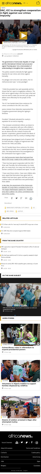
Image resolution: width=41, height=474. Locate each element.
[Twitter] (22, 442)
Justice (20, 211)
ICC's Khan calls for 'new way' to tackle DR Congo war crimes (19, 224)
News (3, 8)
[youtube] (17, 442)
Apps (38, 461)
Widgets (3, 466)
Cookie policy (35, 453)
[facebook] (32, 442)
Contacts (4, 453)
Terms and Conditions (33, 448)
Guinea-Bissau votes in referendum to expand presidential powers (18, 349)
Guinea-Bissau (7, 344)
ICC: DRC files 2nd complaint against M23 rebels (15, 231)
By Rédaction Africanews (9, 54)
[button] (23, 35)
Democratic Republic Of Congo (14, 42)
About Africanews (6, 448)
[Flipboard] (27, 442)
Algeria (5, 381)
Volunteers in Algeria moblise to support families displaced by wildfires (19, 385)
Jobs (2, 461)
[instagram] (36, 442)
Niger (4, 417)
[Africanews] (13, 3)
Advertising (36, 457)
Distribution (5, 457)
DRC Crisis (10, 211)
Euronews (37, 466)
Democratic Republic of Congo (17, 208)
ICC (34, 208)
